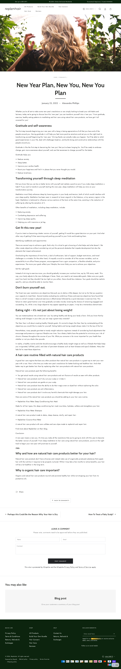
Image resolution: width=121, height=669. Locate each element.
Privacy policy (34, 659)
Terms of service (44, 659)
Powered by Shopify (11, 659)
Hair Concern (34, 639)
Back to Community (61, 500)
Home (55, 77)
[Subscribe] (114, 633)
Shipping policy (12, 662)
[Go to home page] (13, 9)
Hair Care (33, 643)
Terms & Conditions (12, 636)
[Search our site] (99, 9)
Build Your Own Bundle (38, 636)
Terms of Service (85, 567)
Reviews (32, 646)
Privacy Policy (69, 567)
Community (62, 77)
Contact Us (58, 633)
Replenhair (14, 656)
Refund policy (23, 659)
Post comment (60, 561)
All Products (33, 633)
